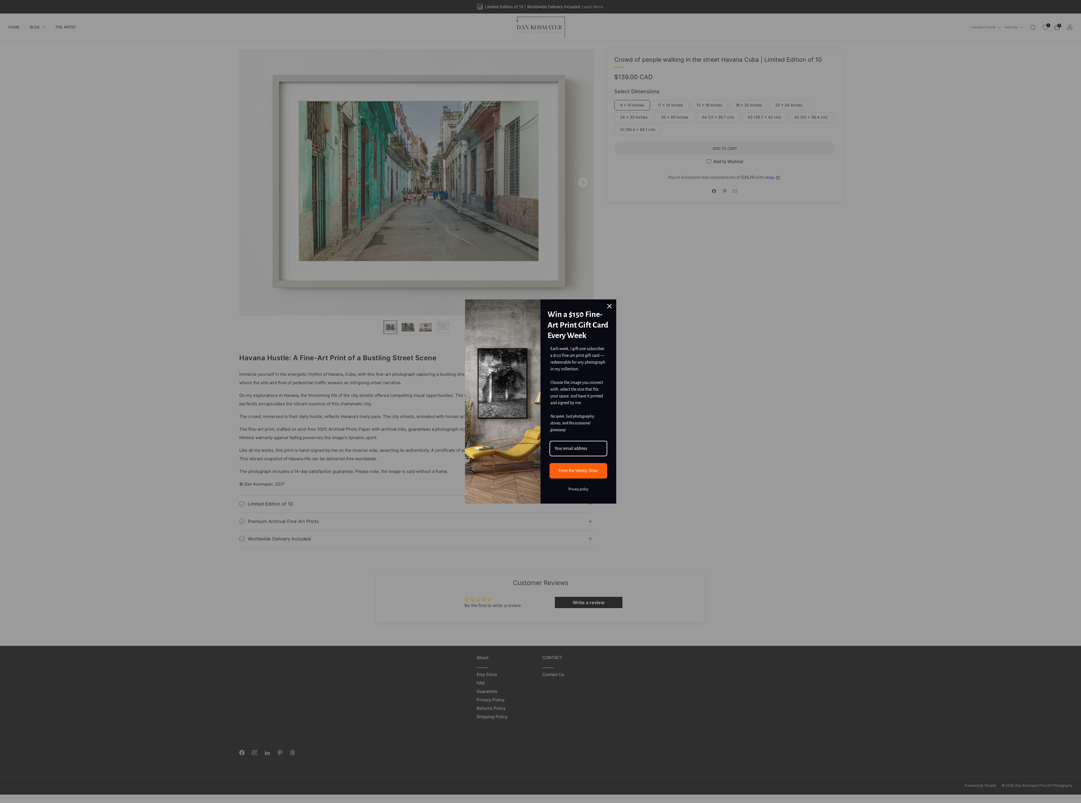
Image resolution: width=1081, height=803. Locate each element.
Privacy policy (578, 489)
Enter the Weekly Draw (578, 470)
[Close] (609, 306)
